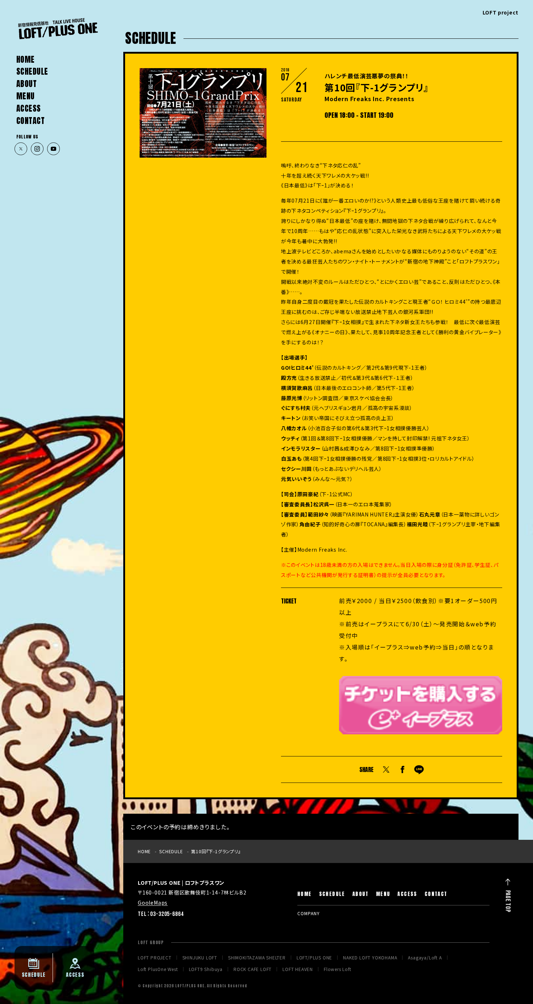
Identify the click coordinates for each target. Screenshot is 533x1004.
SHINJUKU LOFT (199, 957)
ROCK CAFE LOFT (253, 969)
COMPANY (308, 913)
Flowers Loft (337, 969)
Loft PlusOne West (158, 969)
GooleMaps (153, 902)
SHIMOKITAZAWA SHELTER (257, 957)
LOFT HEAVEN (297, 969)
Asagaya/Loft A (425, 957)
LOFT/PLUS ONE (314, 957)
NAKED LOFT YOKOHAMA (370, 957)
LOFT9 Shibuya (206, 969)
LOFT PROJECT (155, 957)
